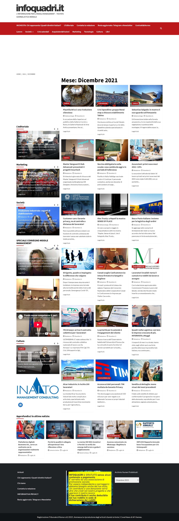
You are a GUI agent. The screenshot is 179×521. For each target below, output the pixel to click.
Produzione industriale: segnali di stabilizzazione (34, 212)
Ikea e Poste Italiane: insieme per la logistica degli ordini (145, 220)
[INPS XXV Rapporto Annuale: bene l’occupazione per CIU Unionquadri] (149, 429)
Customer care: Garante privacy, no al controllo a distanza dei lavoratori (74, 221)
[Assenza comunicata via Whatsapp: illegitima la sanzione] (119, 429)
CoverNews (125, 517)
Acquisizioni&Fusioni (60, 31)
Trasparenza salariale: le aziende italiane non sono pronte (37, 136)
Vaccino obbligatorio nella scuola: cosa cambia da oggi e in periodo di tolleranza (111, 167)
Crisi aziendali (43, 31)
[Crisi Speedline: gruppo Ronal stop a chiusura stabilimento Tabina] (112, 96)
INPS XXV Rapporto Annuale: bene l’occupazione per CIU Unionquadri (148, 444)
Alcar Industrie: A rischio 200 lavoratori (76, 386)
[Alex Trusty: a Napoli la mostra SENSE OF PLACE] (112, 204)
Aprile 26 (35, 356)
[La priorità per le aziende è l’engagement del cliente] (112, 316)
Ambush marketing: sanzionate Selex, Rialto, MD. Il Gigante (36, 174)
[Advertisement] (89, 53)
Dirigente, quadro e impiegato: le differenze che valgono (77, 274)
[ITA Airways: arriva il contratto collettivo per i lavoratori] (77, 316)
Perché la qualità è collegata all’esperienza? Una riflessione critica (59, 444)
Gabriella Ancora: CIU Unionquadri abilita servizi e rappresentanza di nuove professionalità (37, 248)
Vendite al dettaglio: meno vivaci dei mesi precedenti (144, 386)
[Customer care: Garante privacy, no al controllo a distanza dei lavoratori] (77, 204)
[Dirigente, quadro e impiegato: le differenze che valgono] (77, 259)
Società (28, 31)
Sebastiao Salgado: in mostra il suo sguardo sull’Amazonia (146, 111)
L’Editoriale (69, 25)
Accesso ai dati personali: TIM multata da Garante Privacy (110, 386)
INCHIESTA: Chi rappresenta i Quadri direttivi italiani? (38, 25)
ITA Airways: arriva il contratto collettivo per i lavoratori (77, 331)
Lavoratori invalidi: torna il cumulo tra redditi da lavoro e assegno (145, 275)
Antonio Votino (25, 141)
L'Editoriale (23, 131)
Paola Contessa (84, 453)
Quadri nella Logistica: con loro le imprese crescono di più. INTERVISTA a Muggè (146, 333)
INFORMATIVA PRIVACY (27, 494)
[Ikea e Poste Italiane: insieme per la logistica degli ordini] (146, 204)
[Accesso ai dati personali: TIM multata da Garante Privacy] (112, 370)
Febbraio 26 (33, 179)
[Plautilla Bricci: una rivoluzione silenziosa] (77, 96)
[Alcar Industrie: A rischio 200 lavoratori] (77, 370)
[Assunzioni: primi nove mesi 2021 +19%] (146, 150)
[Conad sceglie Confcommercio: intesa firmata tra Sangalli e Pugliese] (112, 259)
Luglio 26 (32, 217)
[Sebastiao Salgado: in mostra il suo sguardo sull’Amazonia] (146, 96)
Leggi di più (66, 131)
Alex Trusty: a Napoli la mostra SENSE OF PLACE (111, 220)
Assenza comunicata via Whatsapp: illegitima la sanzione (117, 444)
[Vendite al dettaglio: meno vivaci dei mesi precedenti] (146, 370)
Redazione (102, 119)
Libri (108, 31)
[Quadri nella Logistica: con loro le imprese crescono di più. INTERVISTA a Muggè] (146, 316)
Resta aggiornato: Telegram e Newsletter (115, 25)
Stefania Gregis (69, 116)
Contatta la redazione (86, 25)
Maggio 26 (36, 141)
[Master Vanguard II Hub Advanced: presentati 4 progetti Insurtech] (77, 150)
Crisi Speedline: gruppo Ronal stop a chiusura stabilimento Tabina (111, 112)
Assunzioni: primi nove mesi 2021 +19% (145, 166)
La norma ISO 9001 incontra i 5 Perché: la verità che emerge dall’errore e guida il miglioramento (89, 446)
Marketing (76, 31)
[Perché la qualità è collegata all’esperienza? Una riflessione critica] (60, 429)
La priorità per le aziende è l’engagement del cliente (109, 331)
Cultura (99, 31)
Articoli (20, 472)
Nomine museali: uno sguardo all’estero (37, 352)
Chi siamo (21, 483)
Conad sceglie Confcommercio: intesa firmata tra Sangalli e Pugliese (111, 275)
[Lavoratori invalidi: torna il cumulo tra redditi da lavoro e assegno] (146, 259)
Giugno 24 (33, 255)
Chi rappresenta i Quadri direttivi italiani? (34, 478)
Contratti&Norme (142, 25)
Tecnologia (88, 31)
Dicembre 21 (81, 116)
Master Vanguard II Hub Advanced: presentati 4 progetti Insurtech (74, 167)
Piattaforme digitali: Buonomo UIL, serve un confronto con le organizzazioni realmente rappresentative (28, 447)
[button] (161, 28)
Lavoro (19, 31)
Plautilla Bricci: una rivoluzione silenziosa (77, 111)
